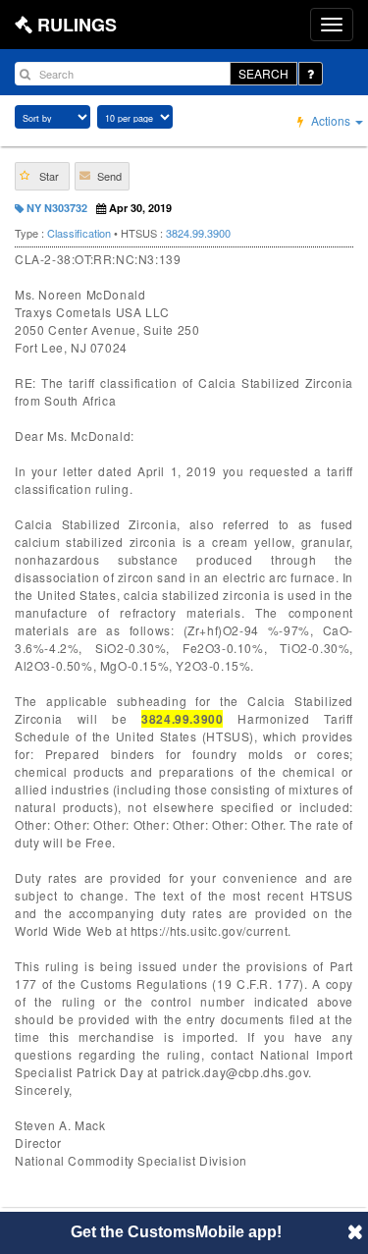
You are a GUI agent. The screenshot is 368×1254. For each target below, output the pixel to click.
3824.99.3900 (198, 233)
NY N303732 (55, 207)
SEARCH (263, 73)
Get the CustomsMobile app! (176, 1232)
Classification (79, 233)
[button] (42, 176)
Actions (330, 120)
